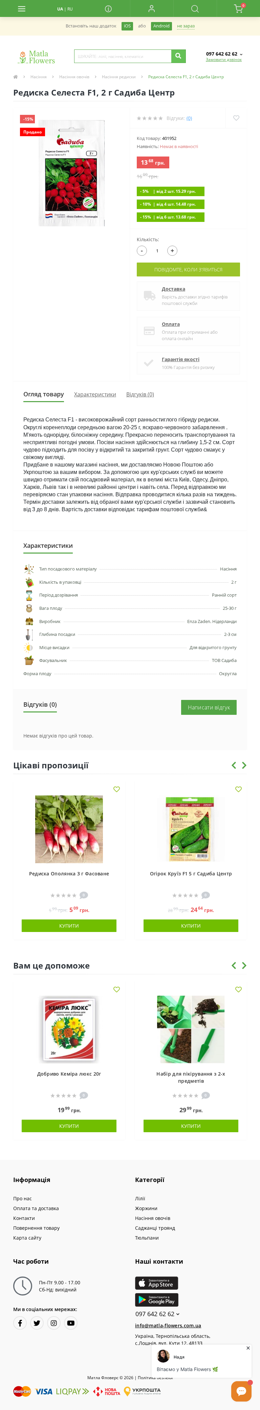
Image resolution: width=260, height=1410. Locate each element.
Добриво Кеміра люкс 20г (69, 1074)
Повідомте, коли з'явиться (188, 269)
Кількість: (148, 239)
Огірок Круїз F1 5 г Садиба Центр (191, 873)
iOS (127, 26)
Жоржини (146, 1208)
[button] (151, 8)
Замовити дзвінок (224, 59)
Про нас (22, 1198)
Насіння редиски (119, 77)
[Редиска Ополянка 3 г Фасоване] (69, 828)
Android (161, 26)
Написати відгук (209, 707)
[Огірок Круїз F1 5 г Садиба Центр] (191, 828)
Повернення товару (36, 1228)
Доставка (173, 289)
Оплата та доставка (36, 1208)
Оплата (171, 324)
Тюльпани (147, 1238)
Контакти (24, 1218)
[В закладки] (116, 790)
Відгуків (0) (140, 394)
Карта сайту (27, 1238)
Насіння (38, 77)
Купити (69, 925)
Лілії (140, 1198)
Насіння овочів (74, 77)
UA (60, 9)
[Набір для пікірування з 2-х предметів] (191, 1028)
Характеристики (95, 394)
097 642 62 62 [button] (154, 1314)
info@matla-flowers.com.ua (168, 1325)
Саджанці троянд (155, 1228)
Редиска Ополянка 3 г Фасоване (69, 873)
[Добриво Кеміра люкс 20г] (69, 1028)
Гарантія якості (180, 359)
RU (70, 9)
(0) (189, 118)
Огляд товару (43, 394)
